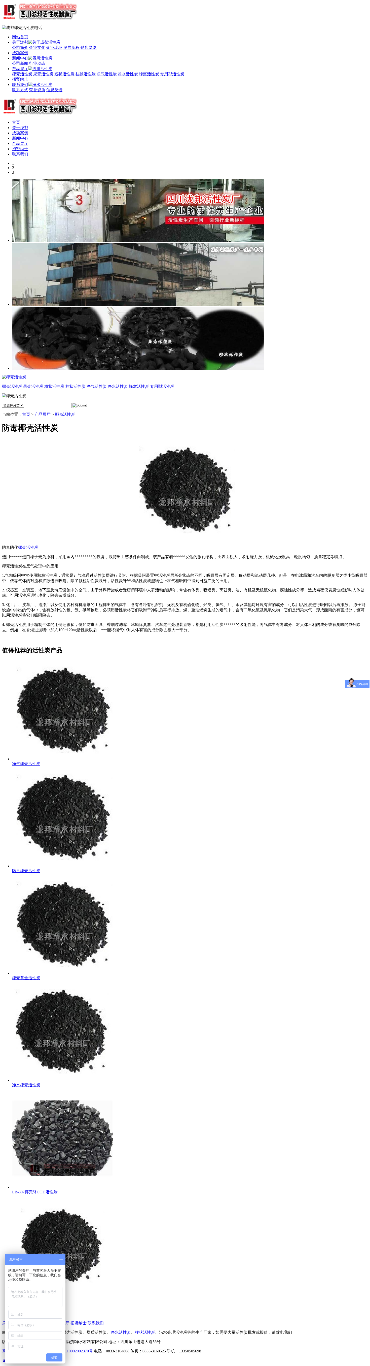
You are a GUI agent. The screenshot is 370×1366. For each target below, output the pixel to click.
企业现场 (54, 47)
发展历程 (71, 47)
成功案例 (20, 53)
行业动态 (37, 63)
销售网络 (89, 47)
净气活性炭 (107, 74)
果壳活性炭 (43, 74)
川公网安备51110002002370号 (67, 1351)
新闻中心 (20, 58)
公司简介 (20, 47)
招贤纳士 (20, 79)
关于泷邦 (20, 42)
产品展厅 (20, 69)
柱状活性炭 (86, 74)
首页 (16, 122)
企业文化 (37, 47)
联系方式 (20, 90)
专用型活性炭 (172, 74)
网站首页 (20, 37)
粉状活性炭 (64, 74)
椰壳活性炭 (22, 74)
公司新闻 (20, 63)
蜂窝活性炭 (149, 74)
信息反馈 (54, 90)
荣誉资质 (37, 90)
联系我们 (20, 84)
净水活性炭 (128, 74)
